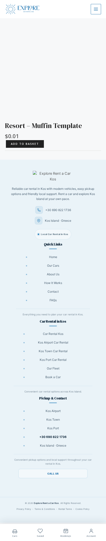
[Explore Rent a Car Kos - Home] (53, 176)
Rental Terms (65, 509)
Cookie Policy (82, 509)
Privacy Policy (24, 509)
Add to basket (25, 144)
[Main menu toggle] (96, 9)
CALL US (53, 473)
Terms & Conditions (45, 509)
